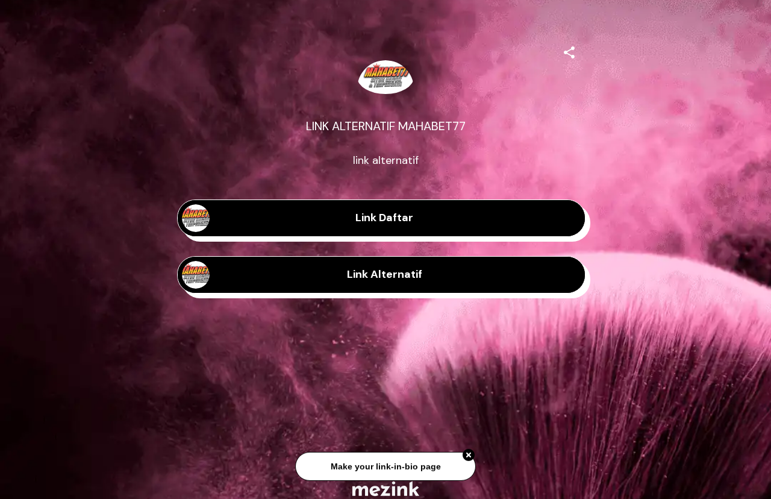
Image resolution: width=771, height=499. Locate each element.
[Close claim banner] (469, 456)
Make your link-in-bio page (385, 467)
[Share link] (569, 51)
